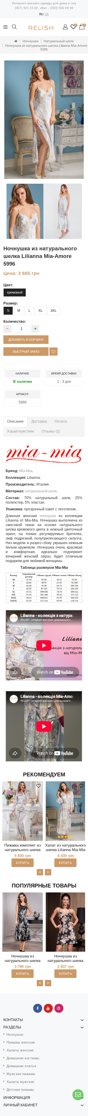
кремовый (14, 292)
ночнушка (48, 516)
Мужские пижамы (21, 1074)
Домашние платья (21, 1066)
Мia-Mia (25, 471)
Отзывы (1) (51, 431)
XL (40, 310)
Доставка (39, 421)
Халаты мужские (20, 1082)
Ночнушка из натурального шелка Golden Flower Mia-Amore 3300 (65, 963)
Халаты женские (20, 1050)
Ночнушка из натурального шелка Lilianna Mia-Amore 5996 (46, 47)
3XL (53, 310)
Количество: (14, 321)
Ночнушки (30, 41)
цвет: (8, 285)
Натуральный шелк (59, 41)
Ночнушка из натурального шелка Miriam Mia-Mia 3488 (22, 960)
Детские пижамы (20, 1089)
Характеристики (20, 431)
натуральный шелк (41, 491)
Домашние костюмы (23, 1058)
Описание (15, 421)
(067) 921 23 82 (26, 8)
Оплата (61, 421)
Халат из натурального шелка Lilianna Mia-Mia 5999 (65, 849)
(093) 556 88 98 (62, 8)
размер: (10, 303)
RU (41, 14)
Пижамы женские (21, 1042)
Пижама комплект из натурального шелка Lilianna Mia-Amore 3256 (22, 852)
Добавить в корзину (26, 339)
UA (47, 14)
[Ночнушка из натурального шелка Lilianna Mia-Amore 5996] (44, 119)
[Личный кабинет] (65, 27)
